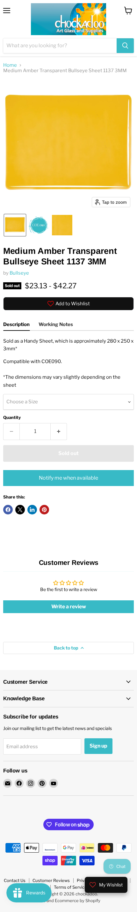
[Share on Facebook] (8, 509)
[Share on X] (20, 509)
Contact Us (14, 880)
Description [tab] (16, 324)
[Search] (125, 45)
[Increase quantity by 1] (59, 431)
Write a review (68, 607)
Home (10, 65)
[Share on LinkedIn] (32, 509)
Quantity (12, 417)
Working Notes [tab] (56, 324)
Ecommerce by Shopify (77, 900)
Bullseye (19, 273)
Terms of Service (70, 887)
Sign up (98, 746)
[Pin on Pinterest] (44, 509)
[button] (15, 225)
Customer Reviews (51, 880)
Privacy (84, 880)
